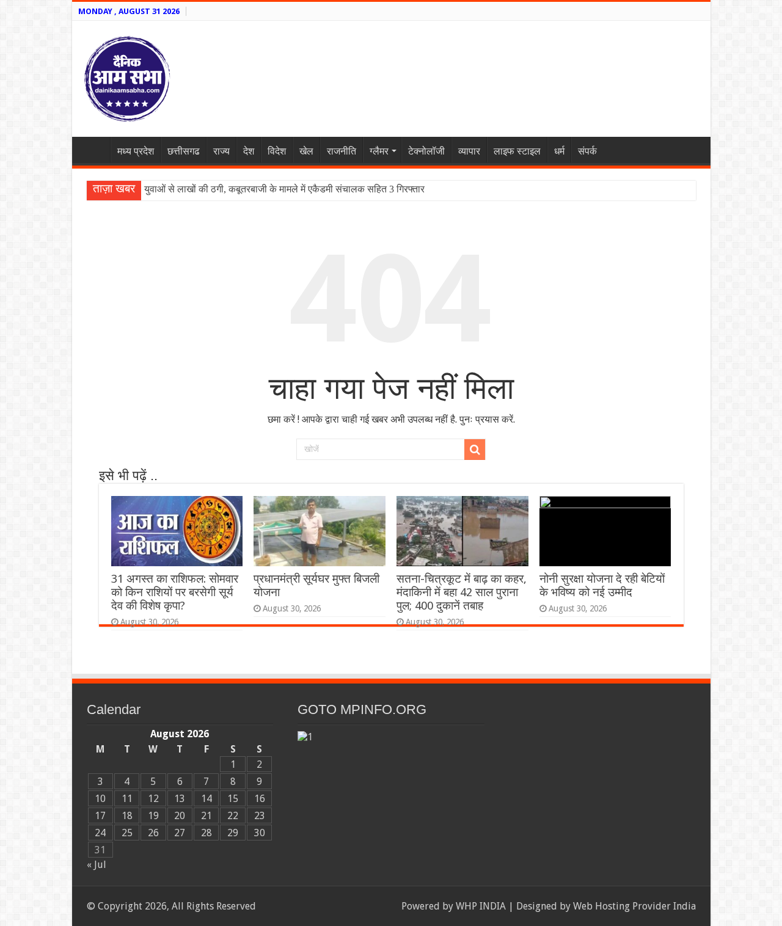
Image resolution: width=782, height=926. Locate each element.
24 (100, 833)
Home (94, 149)
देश (248, 151)
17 (100, 816)
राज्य (221, 151)
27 (179, 833)
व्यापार (469, 151)
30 (259, 833)
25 (127, 833)
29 (232, 833)
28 (206, 833)
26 (153, 833)
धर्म (559, 151)
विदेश (277, 151)
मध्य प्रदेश (135, 151)
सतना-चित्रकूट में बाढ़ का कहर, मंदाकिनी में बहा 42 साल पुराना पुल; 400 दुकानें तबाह (461, 592)
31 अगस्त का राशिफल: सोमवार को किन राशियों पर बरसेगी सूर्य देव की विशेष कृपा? (174, 592)
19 (153, 816)
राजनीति (341, 151)
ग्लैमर (379, 151)
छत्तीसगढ (183, 151)
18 (127, 816)
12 (153, 798)
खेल (306, 151)
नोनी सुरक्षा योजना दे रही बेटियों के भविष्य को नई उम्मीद (602, 585)
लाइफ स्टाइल (517, 151)
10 (100, 798)
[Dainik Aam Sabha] (127, 76)
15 (232, 798)
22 (232, 816)
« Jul (96, 864)
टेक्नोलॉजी (426, 151)
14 (206, 798)
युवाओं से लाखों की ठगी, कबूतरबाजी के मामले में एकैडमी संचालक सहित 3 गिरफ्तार (284, 189)
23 (259, 816)
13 (179, 798)
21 (206, 816)
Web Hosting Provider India (634, 906)
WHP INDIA (481, 906)
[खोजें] (474, 449)
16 (259, 798)
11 (127, 798)
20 (179, 816)
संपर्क (587, 151)
